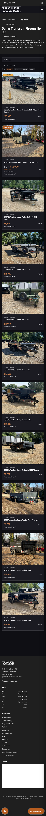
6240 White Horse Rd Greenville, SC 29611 (9, 670)
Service (4, 743)
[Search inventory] (42, 3)
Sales (3, 736)
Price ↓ (25, 69)
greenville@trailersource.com (12, 677)
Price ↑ (17, 69)
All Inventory (12, 20)
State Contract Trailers (9, 752)
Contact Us (6, 749)
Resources (5, 730)
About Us (5, 740)
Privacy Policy (33, 796)
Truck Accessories (8, 755)
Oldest (32, 69)
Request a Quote (8, 724)
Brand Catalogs (7, 733)
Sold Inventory (7, 721)
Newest (9, 69)
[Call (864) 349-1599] (5, 811)
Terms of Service (26, 798)
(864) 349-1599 (7, 674)
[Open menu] (42, 9)
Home (4, 20)
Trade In (4, 727)
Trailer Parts (6, 746)
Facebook (5, 681)
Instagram (13, 681)
